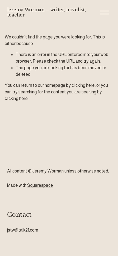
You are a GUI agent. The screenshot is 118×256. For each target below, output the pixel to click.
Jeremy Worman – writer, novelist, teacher (46, 12)
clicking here (83, 85)
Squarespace (40, 185)
